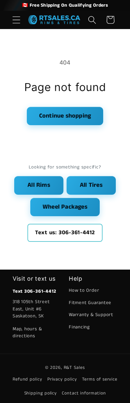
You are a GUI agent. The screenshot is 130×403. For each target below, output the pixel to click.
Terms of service (100, 379)
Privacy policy (62, 379)
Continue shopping (65, 116)
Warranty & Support (91, 314)
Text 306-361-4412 (34, 291)
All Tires (91, 185)
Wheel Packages (65, 207)
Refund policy (27, 379)
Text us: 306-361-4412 (65, 233)
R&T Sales (74, 367)
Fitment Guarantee (90, 302)
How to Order (84, 290)
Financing (79, 327)
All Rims (38, 185)
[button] (16, 20)
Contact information (84, 393)
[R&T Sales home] (54, 19)
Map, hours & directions (27, 332)
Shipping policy (40, 393)
